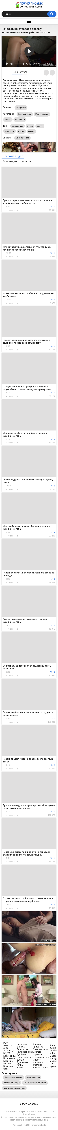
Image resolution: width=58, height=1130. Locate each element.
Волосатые (22, 1049)
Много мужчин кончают (35, 1083)
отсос (30, 126)
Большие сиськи (8, 1062)
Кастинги (38, 1062)
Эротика (37, 1065)
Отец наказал (33, 1077)
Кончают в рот (40, 1067)
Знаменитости (40, 1049)
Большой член (25, 114)
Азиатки (7, 1045)
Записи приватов (38, 1045)
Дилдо (20, 1060)
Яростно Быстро (12, 1083)
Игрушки (37, 1054)
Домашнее (22, 1062)
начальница (17, 126)
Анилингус (8, 1050)
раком (21, 131)
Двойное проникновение (25, 1055)
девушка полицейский (14, 1088)
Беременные (10, 1056)
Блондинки (9, 1058)
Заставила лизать (13, 1077)
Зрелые (37, 1052)
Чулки (53, 1066)
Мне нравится (4, 72)
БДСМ (6, 1053)
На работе (20, 119)
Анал (6, 1048)
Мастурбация (41, 114)
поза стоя (9, 131)
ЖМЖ (20, 1065)
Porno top (17, 1125)
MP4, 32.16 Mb (22, 138)
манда (31, 131)
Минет (8, 119)
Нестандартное (41, 1057)
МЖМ (52, 1053)
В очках (21, 1046)
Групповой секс (25, 1052)
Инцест (37, 1060)
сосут (40, 126)
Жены (20, 1067)
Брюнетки (22, 1044)
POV (5, 1043)
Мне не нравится (8, 72)
